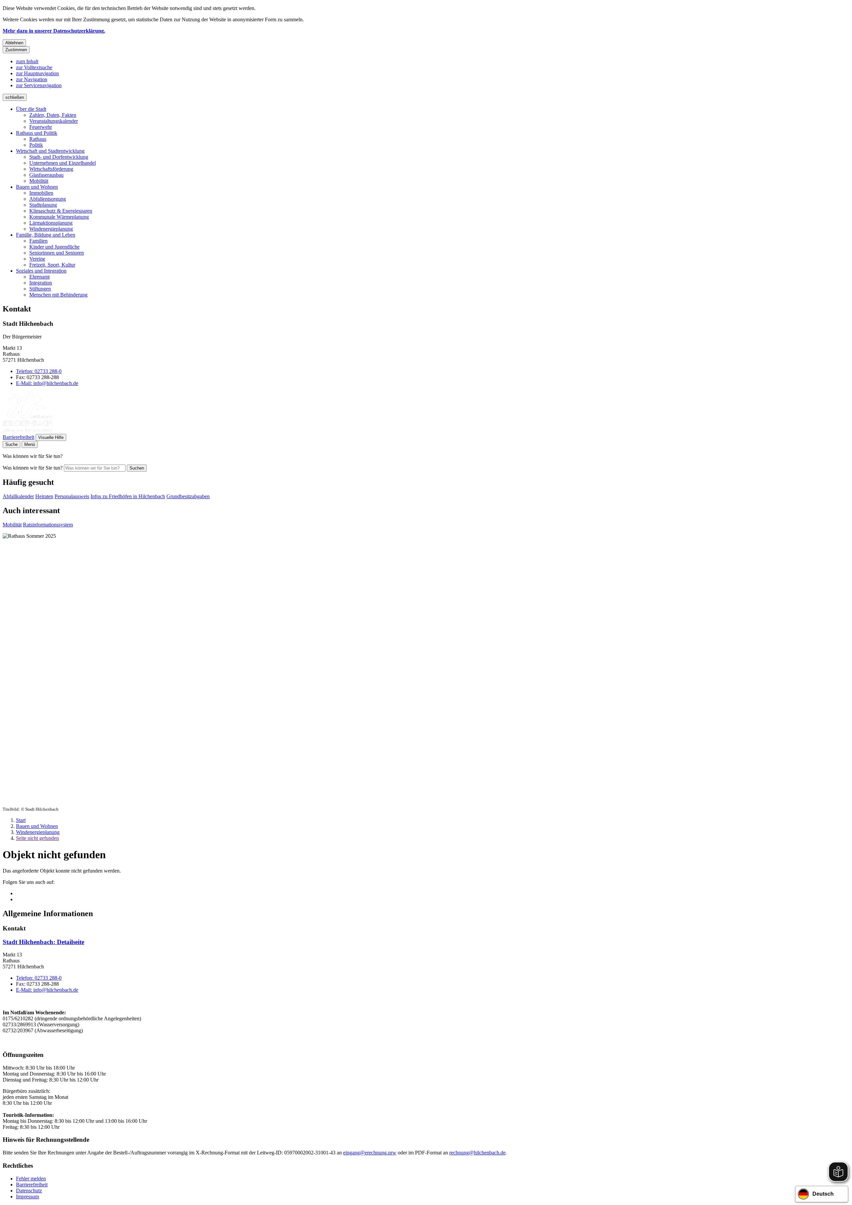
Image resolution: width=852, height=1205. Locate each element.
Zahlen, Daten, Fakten (52, 115)
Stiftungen (40, 289)
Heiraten (44, 496)
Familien (38, 241)
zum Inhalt (27, 61)
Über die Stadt (31, 109)
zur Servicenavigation (39, 85)
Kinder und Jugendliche (54, 247)
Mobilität (38, 181)
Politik (36, 145)
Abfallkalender (18, 496)
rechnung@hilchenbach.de (477, 1152)
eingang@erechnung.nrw (369, 1152)
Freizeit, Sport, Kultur (52, 265)
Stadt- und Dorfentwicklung (58, 157)
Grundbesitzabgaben (188, 496)
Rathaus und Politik (36, 133)
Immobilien (41, 193)
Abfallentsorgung (47, 199)
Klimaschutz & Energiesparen (60, 211)
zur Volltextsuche (34, 67)
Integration (40, 283)
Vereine (37, 259)
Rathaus (37, 139)
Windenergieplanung (51, 229)
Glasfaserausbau (46, 175)
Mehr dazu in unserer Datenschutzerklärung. (54, 31)
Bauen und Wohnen (37, 187)
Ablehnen (14, 42)
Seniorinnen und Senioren (56, 253)
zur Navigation (31, 79)
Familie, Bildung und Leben (45, 235)
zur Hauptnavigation (37, 73)
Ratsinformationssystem (48, 524)
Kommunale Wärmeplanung (59, 217)
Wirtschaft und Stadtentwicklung (50, 151)
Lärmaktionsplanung (51, 223)
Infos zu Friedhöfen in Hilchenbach (128, 496)
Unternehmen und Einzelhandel (62, 163)
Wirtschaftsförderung (51, 169)
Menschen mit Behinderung (58, 295)
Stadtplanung (43, 205)
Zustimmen (16, 49)
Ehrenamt (39, 277)
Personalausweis (72, 496)
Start (21, 820)
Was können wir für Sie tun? (33, 468)
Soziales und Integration (41, 271)
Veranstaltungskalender (53, 121)
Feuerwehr (40, 127)
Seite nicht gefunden (37, 838)
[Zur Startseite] (27, 431)
